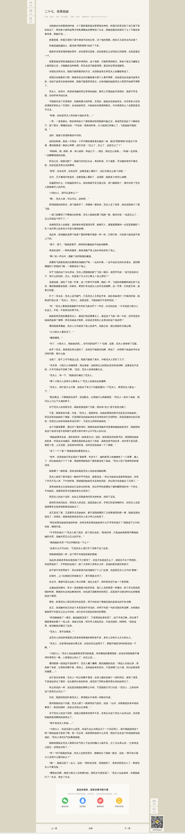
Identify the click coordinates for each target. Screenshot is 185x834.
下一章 (127, 828)
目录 (91, 828)
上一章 (54, 828)
